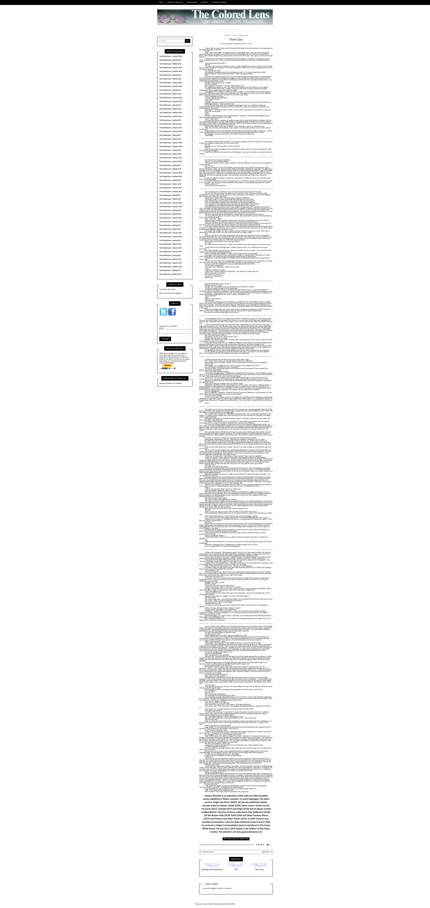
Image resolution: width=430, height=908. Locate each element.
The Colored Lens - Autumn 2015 (170, 218)
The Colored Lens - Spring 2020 (170, 150)
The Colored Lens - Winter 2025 (170, 79)
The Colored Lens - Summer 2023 (170, 101)
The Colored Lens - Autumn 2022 (170, 113)
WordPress (231, 904)
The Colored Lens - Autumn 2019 (170, 158)
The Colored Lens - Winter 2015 (170, 229)
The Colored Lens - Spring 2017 (170, 195)
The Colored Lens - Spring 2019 (170, 165)
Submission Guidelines (219, 2)
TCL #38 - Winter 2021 (240, 35)
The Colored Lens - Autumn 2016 (170, 203)
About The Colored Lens (175, 2)
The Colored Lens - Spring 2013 (170, 255)
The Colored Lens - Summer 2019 (170, 161)
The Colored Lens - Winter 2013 (170, 259)
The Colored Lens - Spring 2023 (170, 105)
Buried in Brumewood (212, 870)
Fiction (227, 35)
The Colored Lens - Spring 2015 (170, 225)
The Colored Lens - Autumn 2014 (170, 233)
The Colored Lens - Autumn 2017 (170, 188)
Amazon (177, 357)
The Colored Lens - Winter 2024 (170, 94)
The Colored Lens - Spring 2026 (170, 60)
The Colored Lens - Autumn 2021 (170, 128)
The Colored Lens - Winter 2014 (170, 244)
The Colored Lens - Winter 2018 (170, 184)
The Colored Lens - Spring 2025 (170, 75)
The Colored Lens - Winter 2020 (170, 154)
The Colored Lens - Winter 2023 (170, 109)
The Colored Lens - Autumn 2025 (170, 67)
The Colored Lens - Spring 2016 (170, 210)
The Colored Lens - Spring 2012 (170, 270)
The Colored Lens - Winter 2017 (170, 199)
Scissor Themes (207, 904)
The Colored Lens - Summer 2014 (170, 237)
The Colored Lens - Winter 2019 (170, 169)
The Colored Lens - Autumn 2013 (170, 248)
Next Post (266, 852)
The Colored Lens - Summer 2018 (170, 176)
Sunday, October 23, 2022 (243, 44)
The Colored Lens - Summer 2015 (170, 222)
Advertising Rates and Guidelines (170, 383)
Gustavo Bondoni (227, 44)
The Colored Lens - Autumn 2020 (170, 143)
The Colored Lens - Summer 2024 (170, 86)
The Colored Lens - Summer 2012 (170, 267)
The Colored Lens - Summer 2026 (170, 56)
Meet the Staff (192, 2)
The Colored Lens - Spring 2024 (170, 90)
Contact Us (204, 2)
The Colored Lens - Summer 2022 (170, 116)
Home (161, 2)
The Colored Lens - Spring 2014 (170, 240)
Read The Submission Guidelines (170, 293)
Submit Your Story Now (167, 289)
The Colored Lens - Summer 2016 (170, 206)
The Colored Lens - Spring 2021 (170, 135)
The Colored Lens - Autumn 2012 (170, 263)
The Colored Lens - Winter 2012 (170, 274)
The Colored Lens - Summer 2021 (170, 131)
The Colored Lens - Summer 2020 (170, 146)
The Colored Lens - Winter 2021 (170, 139)
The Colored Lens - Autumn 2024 (170, 83)
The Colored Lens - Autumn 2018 (170, 173)
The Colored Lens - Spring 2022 (170, 120)
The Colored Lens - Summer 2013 (170, 251)
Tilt (236, 870)
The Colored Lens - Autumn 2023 (170, 98)
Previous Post (208, 852)
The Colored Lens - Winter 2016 (170, 214)
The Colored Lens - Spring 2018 (170, 180)
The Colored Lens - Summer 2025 (170, 71)
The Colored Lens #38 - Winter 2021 (236, 839)
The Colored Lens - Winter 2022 (170, 124)
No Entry (259, 870)
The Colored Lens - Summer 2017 (170, 191)
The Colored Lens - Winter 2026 (170, 64)
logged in (214, 888)
